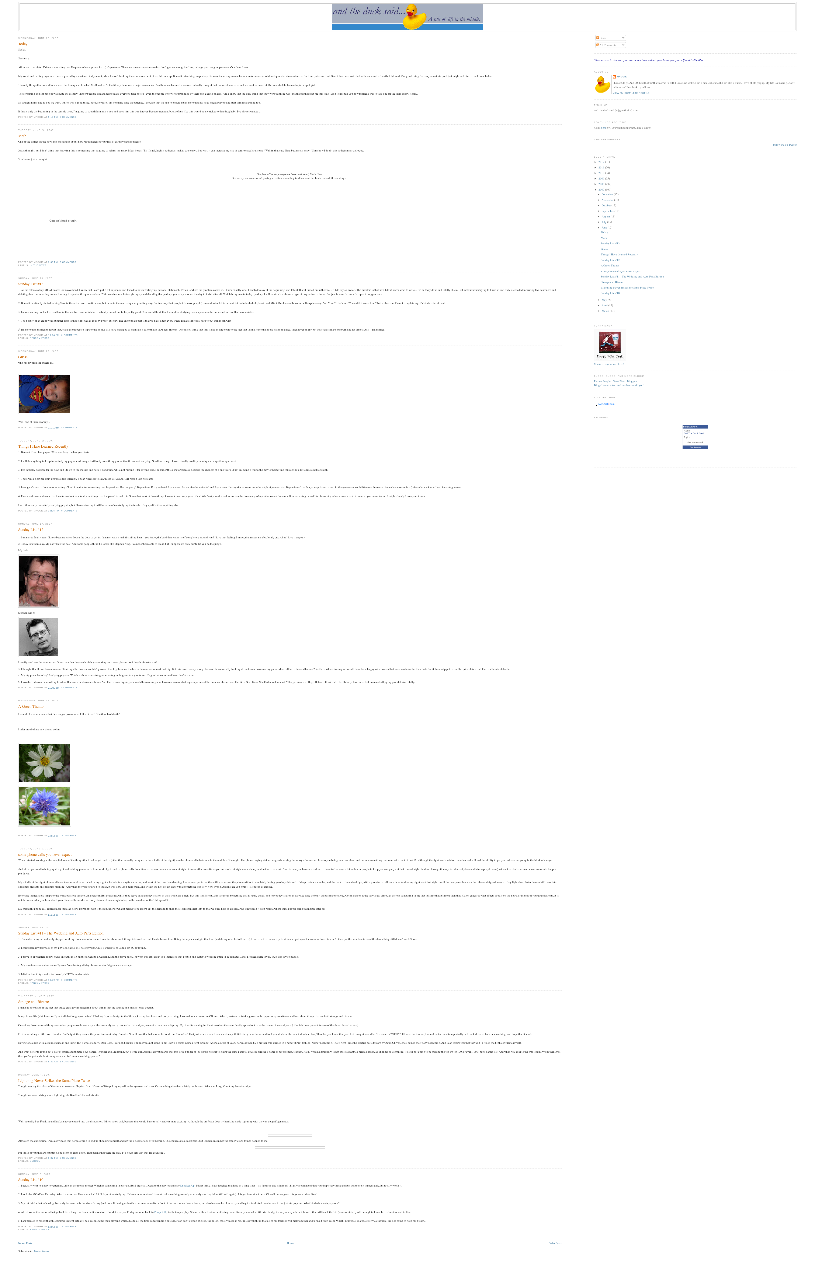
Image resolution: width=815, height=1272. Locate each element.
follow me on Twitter (785, 145)
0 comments (68, 117)
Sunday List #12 (30, 529)
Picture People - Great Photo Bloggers (615, 381)
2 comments (68, 262)
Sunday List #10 (30, 1179)
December (608, 194)
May (605, 300)
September (608, 211)
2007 (602, 189)
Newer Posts (25, 1243)
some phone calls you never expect (45, 854)
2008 (602, 184)
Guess (23, 356)
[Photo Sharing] (44, 413)
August (606, 216)
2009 (602, 178)
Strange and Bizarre (33, 1001)
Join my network (695, 442)
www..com (606, 404)
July (604, 222)
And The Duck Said (694, 433)
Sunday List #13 (30, 283)
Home (290, 1243)
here (604, 127)
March (606, 311)
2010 (602, 173)
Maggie (622, 77)
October (606, 205)
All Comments (607, 45)
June (605, 227)
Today (22, 43)
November (608, 200)
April (605, 305)
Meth (22, 135)
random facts (39, 338)
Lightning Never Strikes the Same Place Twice (54, 1080)
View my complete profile (631, 93)
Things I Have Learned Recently (43, 446)
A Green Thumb (31, 706)
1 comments (68, 1061)
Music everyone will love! (609, 364)
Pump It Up (160, 1212)
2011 (602, 167)
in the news (38, 265)
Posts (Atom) (41, 1251)
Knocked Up (187, 1185)
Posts (602, 38)
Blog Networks (695, 447)
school (35, 1161)
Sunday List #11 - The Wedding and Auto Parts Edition (61, 933)
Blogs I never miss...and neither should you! (619, 385)
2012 (602, 162)
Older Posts (555, 1243)
